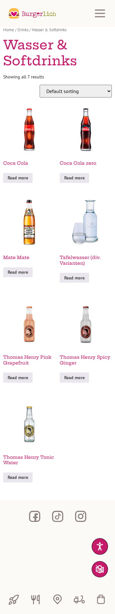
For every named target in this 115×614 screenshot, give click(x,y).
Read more (18, 178)
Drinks (23, 30)
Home (8, 30)
